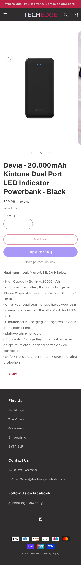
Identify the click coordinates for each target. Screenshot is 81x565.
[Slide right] (49, 153)
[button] (5, 15)
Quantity (9, 215)
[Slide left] (31, 153)
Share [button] (12, 373)
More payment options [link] (40, 262)
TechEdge (34, 554)
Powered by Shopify (49, 554)
